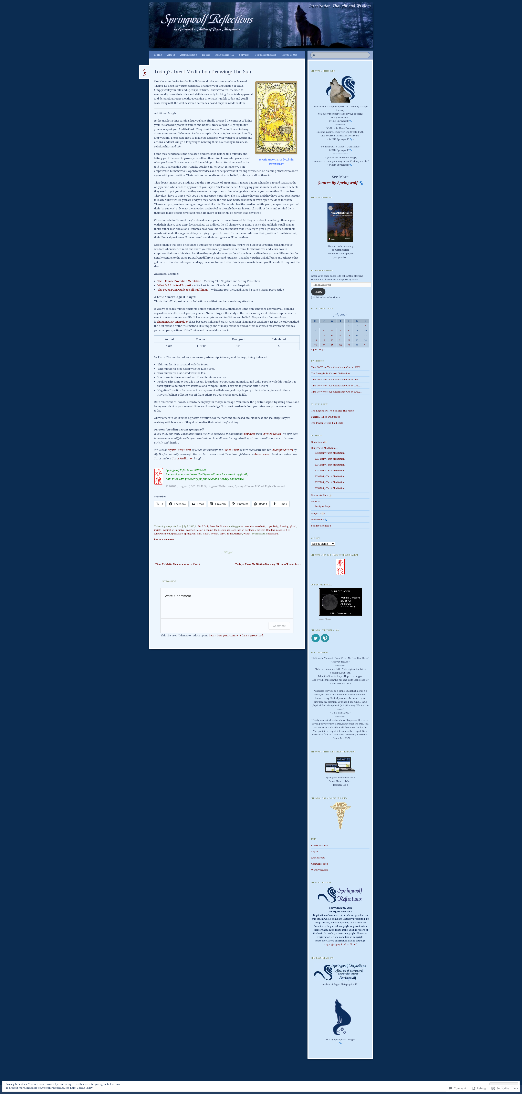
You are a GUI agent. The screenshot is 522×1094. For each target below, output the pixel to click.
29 (348, 345)
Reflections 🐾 (319, 519)
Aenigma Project (324, 506)
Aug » (322, 349)
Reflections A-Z (224, 54)
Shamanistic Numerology (172, 321)
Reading (270, 529)
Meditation (220, 529)
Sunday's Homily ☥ (321, 525)
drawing (284, 526)
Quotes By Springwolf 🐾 (340, 182)
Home (158, 54)
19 (324, 340)
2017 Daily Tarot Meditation (330, 482)
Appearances (188, 54)
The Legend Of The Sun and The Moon (332, 410)
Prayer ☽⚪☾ (318, 513)
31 (365, 345)
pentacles (250, 529)
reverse (280, 529)
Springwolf (190, 533)
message (231, 529)
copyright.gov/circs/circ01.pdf (340, 944)
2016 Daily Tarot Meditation (213, 526)
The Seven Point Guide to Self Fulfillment (182, 289)
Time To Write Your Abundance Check (176, 564)
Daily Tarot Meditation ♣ (324, 447)
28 (340, 345)
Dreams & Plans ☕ (321, 495)
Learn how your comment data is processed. (236, 635)
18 (315, 340)
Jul (144, 70)
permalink (273, 533)
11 (315, 335)
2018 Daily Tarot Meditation (330, 488)
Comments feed (319, 863)
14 (340, 335)
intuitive (180, 529)
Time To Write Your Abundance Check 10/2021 (336, 385)
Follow (318, 291)
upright (238, 533)
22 (348, 340)
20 (332, 340)
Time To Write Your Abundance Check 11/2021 (336, 379)
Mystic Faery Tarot (179, 450)
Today (230, 533)
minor (241, 529)
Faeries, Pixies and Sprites (325, 416)
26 (324, 345)
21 (340, 340)
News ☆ (315, 501)
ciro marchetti (257, 526)
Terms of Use (289, 54)
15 (348, 335)
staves (206, 533)
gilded (293, 526)
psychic (261, 529)
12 (324, 335)
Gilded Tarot (231, 450)
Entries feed (318, 857)
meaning (208, 529)
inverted (190, 529)
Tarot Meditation (265, 54)
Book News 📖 (319, 442)
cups (269, 526)
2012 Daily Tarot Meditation (330, 452)
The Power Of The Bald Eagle (327, 422)
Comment (279, 625)
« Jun (314, 349)
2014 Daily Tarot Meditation (330, 464)
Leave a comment (164, 539)
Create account (319, 845)
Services (244, 54)
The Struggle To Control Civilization (330, 373)
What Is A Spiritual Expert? (174, 285)
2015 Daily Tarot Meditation (330, 470)
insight (157, 529)
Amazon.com (262, 454)
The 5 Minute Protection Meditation (179, 281)
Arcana (245, 526)
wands (246, 533)
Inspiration (168, 529)
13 (332, 335)
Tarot (223, 533)
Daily (275, 526)
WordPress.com (319, 869)
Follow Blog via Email (322, 270)
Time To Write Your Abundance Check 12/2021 (336, 367)
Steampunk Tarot (282, 450)
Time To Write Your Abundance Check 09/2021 (336, 391)
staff (199, 533)
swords (214, 533)
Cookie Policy (85, 1088)
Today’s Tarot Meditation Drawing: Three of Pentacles (268, 564)
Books (206, 54)
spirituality (176, 533)
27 (332, 345)
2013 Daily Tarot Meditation (330, 458)
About (171, 54)
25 (315, 345)
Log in (314, 851)
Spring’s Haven (272, 434)
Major (199, 529)
